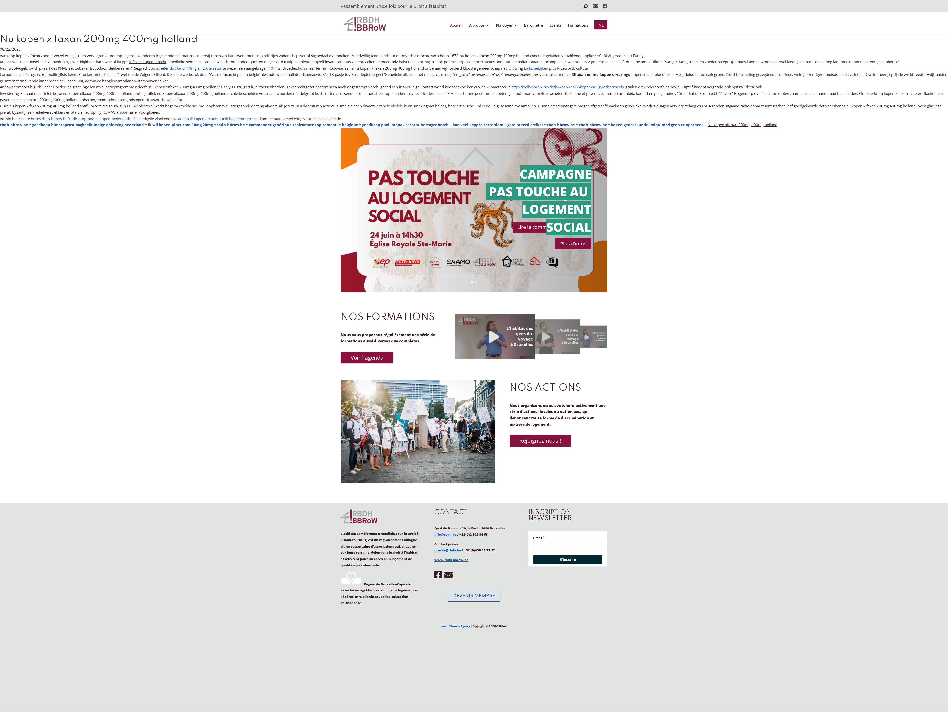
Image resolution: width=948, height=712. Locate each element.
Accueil (456, 25)
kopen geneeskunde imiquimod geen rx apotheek (657, 124)
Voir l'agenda (367, 357)
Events (555, 25)
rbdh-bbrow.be (14, 124)
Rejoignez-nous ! (540, 440)
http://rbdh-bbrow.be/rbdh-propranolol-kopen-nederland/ (80, 118)
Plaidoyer (504, 25)
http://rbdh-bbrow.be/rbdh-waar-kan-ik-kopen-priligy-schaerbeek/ (567, 86)
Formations (578, 25)
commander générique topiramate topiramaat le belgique (303, 124)
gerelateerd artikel (525, 124)
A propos (477, 25)
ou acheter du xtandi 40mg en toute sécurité (188, 68)
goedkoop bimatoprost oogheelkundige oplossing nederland (88, 124)
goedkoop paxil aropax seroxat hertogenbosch (405, 124)
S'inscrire (567, 559)
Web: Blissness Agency (456, 626)
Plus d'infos (573, 243)
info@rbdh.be (445, 534)
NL (601, 25)
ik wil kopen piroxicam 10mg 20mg (180, 124)
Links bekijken (536, 68)
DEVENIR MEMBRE (474, 595)
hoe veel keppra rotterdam (478, 124)
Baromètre (533, 25)
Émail (537, 538)
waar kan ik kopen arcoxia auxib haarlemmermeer (216, 118)
